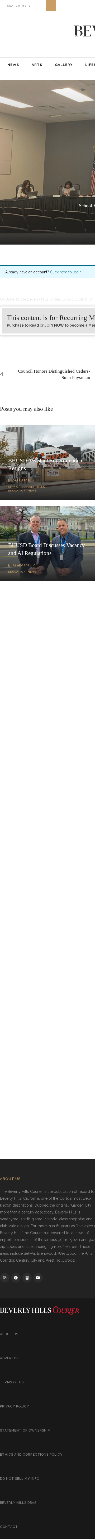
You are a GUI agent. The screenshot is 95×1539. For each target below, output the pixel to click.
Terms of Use (13, 1382)
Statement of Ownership (25, 1430)
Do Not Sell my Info (19, 1479)
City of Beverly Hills (26, 486)
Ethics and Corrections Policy (31, 1454)
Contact (9, 1527)
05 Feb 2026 (22, 480)
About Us (9, 1334)
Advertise (10, 1358)
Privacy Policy (14, 1406)
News (32, 490)
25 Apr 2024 (22, 565)
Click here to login (66, 272)
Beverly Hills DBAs (18, 1503)
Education (17, 490)
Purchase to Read (23, 325)
